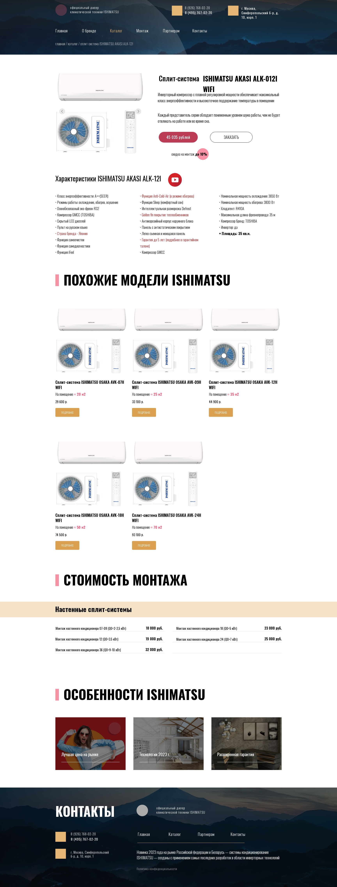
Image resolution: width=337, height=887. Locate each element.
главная (60, 43)
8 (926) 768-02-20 (197, 7)
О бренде (89, 31)
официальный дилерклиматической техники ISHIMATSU (94, 9)
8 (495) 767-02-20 (198, 12)
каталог (73, 43)
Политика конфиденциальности (157, 869)
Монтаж (142, 31)
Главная (61, 31)
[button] (175, 180)
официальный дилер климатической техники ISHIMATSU (180, 810)
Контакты (199, 31)
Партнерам (171, 31)
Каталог (116, 31)
